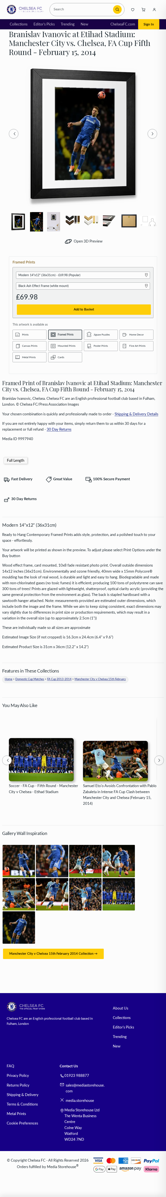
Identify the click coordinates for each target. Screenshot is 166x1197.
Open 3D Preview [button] (87, 241)
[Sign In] (154, 9)
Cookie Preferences (22, 1123)
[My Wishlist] (133, 9)
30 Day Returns (59, 429)
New (84, 24)
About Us (120, 1008)
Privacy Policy (18, 1075)
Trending (68, 24)
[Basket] (143, 9)
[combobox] (82, 10)
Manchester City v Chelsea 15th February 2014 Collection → (53, 953)
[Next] (152, 134)
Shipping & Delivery (22, 1095)
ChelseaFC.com (122, 24)
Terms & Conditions (22, 1104)
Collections (18, 24)
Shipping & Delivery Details (136, 414)
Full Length (15, 460)
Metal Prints (16, 1114)
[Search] (117, 9)
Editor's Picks (44, 24)
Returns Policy (18, 1085)
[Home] (26, 9)
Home (8, 679)
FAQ (10, 1066)
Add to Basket (84, 309)
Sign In (149, 24)
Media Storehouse (61, 1167)
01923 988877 (76, 1075)
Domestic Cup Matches (29, 679)
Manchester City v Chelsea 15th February (100, 679)
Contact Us (69, 1066)
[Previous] (13, 134)
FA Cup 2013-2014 (59, 679)
